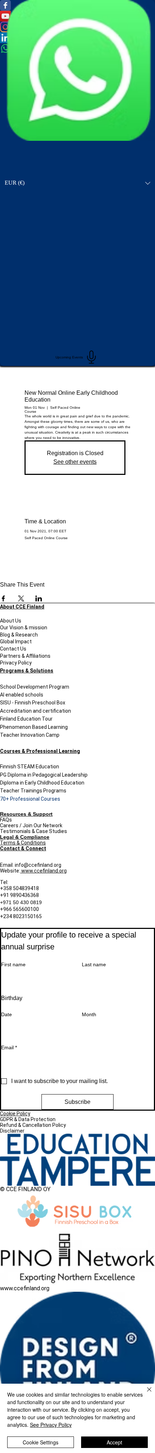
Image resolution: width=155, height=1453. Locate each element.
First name (13, 964)
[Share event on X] (21, 598)
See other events (75, 462)
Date (6, 1014)
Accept (114, 1442)
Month (89, 1014)
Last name (94, 964)
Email (9, 1047)
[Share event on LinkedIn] (38, 598)
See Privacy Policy (51, 1424)
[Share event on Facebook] (3, 598)
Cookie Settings (40, 1442)
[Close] (145, 1393)
